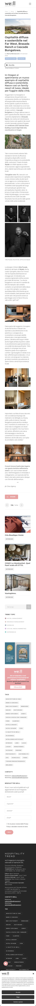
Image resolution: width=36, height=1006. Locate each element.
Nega (18, 997)
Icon (21, 728)
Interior (12, 11)
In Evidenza (10, 735)
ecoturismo (18, 710)
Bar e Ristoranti (12, 706)
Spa (7, 757)
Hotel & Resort (11, 724)
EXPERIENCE (11, 632)
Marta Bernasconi (13, 53)
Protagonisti (11, 754)
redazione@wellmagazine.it (19, 776)
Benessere (24, 706)
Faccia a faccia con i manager (16, 717)
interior (9, 743)
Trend (25, 757)
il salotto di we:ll (12, 732)
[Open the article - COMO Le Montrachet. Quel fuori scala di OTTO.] (11, 552)
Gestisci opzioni (18, 1002)
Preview (18, 750)
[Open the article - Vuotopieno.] (11, 583)
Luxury (8, 746)
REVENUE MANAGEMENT (15, 621)
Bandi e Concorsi (12, 702)
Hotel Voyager (11, 728)
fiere (7, 721)
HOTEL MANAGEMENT (14, 618)
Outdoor (9, 750)
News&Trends (19, 746)
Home (6, 11)
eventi (23, 713)
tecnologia (16, 757)
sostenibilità (23, 754)
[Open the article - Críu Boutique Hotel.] (11, 524)
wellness (9, 765)
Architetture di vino (13, 699)
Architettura (11, 58)
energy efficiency (12, 713)
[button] (33, 974)
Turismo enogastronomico (15, 761)
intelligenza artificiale (14, 739)
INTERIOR (10, 625)
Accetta (18, 992)
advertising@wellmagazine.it (20, 777)
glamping (16, 721)
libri (17, 743)
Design (8, 710)
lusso (24, 743)
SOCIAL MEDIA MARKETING (16, 628)
